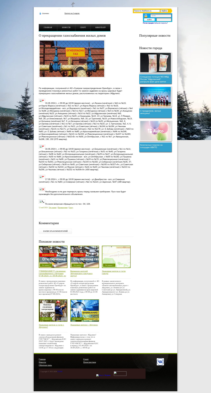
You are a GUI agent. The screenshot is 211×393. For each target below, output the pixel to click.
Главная (42, 359)
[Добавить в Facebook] (44, 214)
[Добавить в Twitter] (48, 214)
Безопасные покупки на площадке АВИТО (151, 146)
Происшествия (89, 362)
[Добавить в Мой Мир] (59, 214)
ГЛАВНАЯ (48, 27)
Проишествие (62, 208)
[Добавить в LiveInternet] (51, 214)
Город (71, 208)
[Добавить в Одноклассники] (63, 214)
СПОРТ (83, 27)
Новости (42, 362)
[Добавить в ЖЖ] (66, 214)
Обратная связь (45, 365)
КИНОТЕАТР (100, 27)
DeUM (59, 372)
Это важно (52, 208)
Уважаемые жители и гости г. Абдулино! (51, 326)
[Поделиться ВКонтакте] (40, 214)
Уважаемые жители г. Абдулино (84, 325)
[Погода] (44, 13)
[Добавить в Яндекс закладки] (55, 214)
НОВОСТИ (66, 27)
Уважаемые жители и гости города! (114, 272)
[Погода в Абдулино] (59, 11)
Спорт (86, 359)
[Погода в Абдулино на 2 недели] (72, 13)
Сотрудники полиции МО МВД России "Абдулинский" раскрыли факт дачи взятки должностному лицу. (154, 79)
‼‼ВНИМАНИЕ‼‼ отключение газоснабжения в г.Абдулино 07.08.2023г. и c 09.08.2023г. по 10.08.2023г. (52, 273)
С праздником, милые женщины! (150, 112)
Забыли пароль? (161, 23)
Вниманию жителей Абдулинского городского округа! (81, 273)
